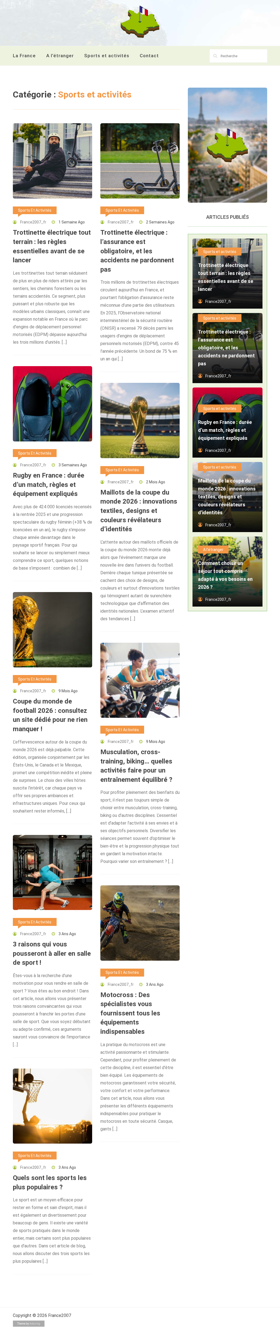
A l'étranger (213, 549)
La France (24, 55)
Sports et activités (106, 55)
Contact (149, 55)
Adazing (35, 1323)
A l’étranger (60, 55)
